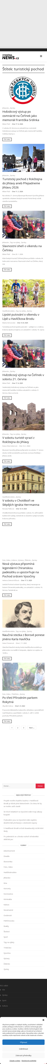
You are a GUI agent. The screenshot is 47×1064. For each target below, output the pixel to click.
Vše (3, 990)
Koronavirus (8, 894)
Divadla (6, 856)
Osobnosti (8, 915)
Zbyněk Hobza (7, 706)
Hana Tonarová (8, 643)
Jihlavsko (5, 108)
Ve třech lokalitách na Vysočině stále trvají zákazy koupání (23, 813)
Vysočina (7, 953)
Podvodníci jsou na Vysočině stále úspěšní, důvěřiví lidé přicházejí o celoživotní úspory (20, 821)
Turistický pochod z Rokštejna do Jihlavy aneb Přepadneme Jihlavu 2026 (22, 183)
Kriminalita (8, 899)
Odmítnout (23, 1049)
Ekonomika (8, 861)
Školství (7, 931)
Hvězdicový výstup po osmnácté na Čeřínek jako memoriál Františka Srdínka (20, 116)
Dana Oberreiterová (9, 446)
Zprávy (12, 108)
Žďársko (28, 560)
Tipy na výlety (15, 242)
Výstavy (21, 560)
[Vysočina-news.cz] (10, 56)
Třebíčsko (15, 694)
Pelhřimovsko (9, 921)
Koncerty (7, 888)
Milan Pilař (6, 124)
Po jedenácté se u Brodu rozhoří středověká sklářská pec (21, 837)
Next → (31, 728)
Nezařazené (8, 910)
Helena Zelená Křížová (10, 580)
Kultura (14, 560)
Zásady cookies (15, 1061)
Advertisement (9, 851)
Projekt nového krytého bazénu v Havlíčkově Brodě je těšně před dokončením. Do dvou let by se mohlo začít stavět (23, 803)
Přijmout (23, 1042)
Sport (6, 937)
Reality (6, 926)
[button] (43, 1020)
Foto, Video (6, 560)
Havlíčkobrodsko (8, 311)
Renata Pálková (8, 509)
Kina (5, 883)
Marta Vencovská (8, 323)
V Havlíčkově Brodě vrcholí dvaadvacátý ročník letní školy (23, 829)
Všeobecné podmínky (28, 1061)
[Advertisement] (23, 23)
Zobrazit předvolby (23, 1055)
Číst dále (7, 139)
